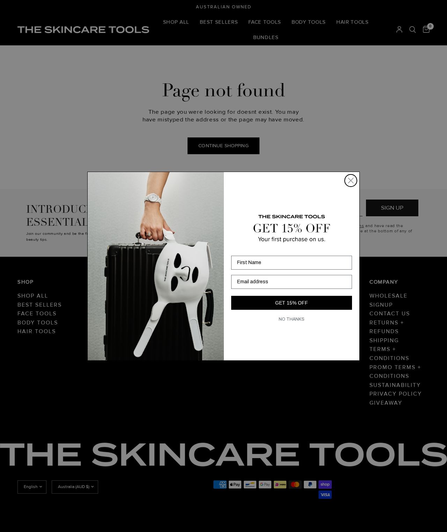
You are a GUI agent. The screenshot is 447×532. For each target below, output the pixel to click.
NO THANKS (292, 319)
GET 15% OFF (291, 303)
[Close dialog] (351, 180)
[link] (291, 228)
